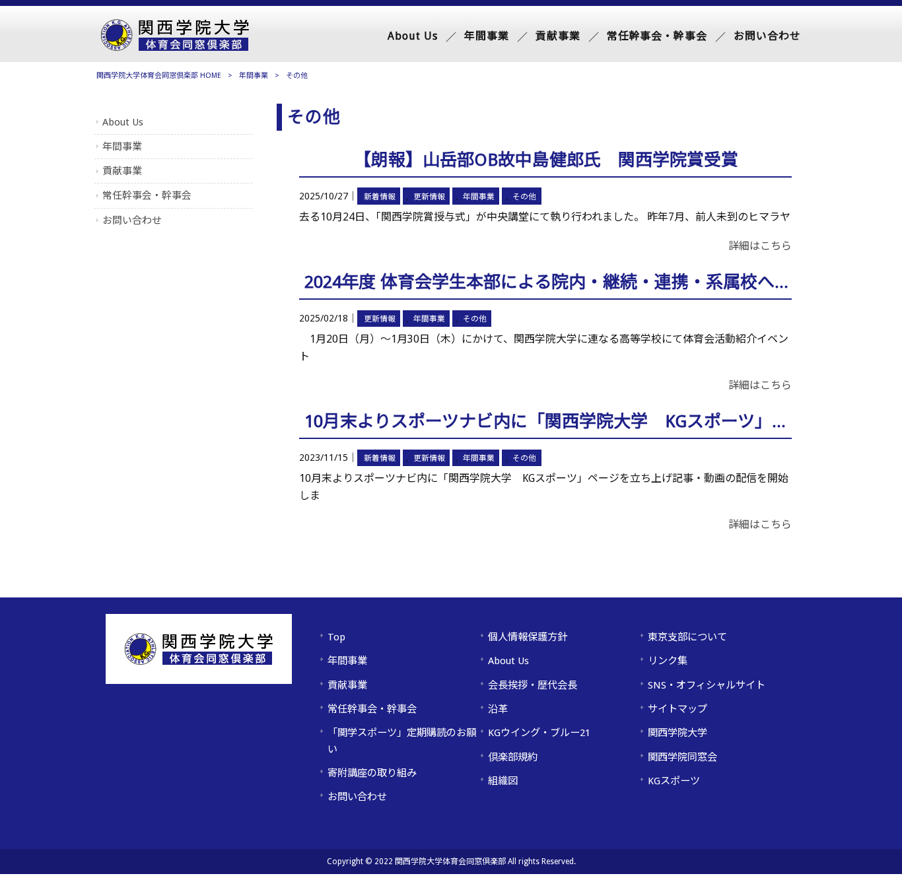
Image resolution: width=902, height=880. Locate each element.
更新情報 (429, 196)
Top (336, 637)
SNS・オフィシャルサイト (706, 685)
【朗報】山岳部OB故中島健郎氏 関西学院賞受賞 (546, 160)
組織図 (503, 781)
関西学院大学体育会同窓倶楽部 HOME (158, 75)
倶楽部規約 (513, 757)
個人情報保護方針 (527, 637)
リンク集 (667, 661)
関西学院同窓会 (682, 757)
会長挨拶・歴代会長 (532, 685)
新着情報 (380, 196)
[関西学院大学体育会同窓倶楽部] (174, 47)
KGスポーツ (674, 781)
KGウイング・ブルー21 (539, 733)
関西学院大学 (677, 733)
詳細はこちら (760, 246)
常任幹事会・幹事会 (146, 195)
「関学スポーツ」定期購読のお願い (402, 741)
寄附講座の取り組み (372, 773)
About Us (122, 122)
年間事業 (253, 75)
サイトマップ (677, 709)
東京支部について (687, 637)
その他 (524, 196)
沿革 (498, 709)
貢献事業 (122, 171)
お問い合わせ (132, 220)
